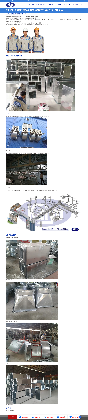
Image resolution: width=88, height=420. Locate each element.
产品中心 (60, 4)
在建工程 (71, 4)
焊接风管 (45, 4)
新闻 (56, 4)
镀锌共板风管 (39, 4)
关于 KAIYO (31, 4)
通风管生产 (8, 113)
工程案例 (66, 4)
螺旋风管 (51, 4)
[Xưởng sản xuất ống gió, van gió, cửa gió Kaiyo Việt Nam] (12, 5)
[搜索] (81, 4)
